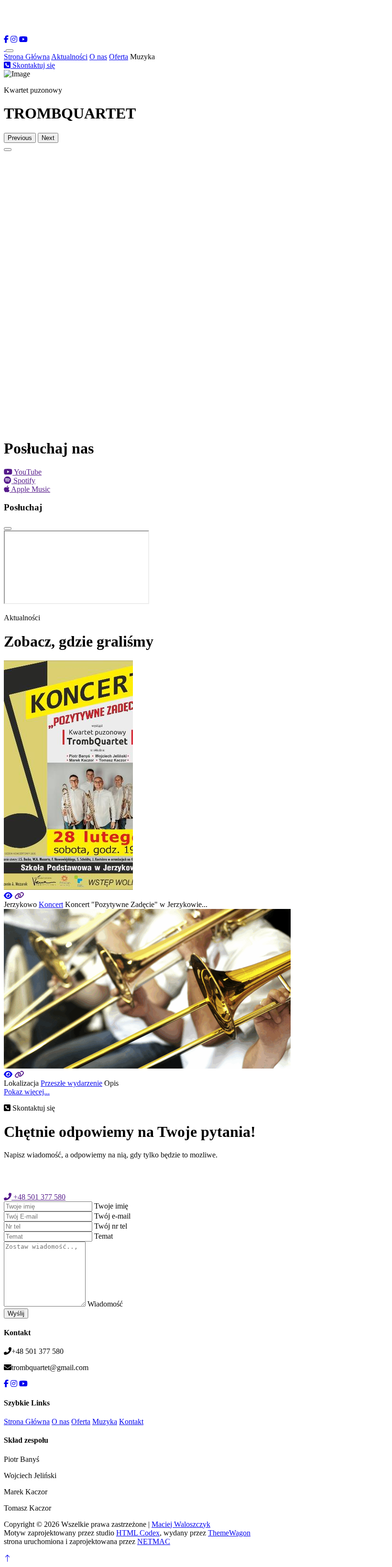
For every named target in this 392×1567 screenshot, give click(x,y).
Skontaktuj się (33, 65)
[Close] (7, 528)
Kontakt (131, 1421)
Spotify (23, 480)
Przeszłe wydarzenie (71, 1083)
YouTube (27, 472)
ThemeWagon (229, 1533)
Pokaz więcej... (27, 1092)
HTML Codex (138, 1533)
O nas (98, 57)
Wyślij (16, 1313)
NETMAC (153, 1541)
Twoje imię (111, 1206)
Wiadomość (105, 1304)
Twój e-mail (112, 1216)
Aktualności (69, 57)
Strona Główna (27, 57)
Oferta (118, 57)
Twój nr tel (110, 1226)
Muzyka (104, 1421)
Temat (103, 1236)
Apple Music (30, 489)
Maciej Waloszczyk (181, 1524)
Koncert (51, 904)
